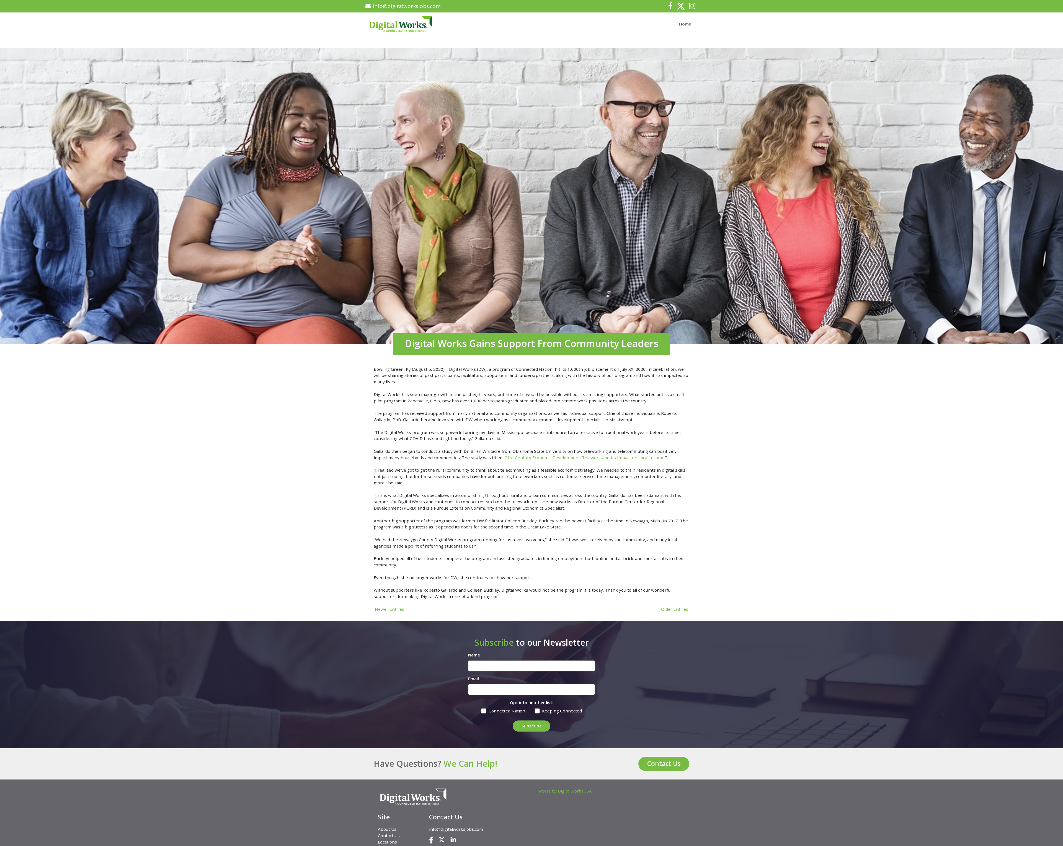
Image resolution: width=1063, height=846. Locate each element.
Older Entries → (677, 609)
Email (473, 678)
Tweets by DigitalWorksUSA (564, 791)
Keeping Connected (562, 711)
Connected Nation (507, 711)
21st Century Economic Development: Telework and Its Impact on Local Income (584, 457)
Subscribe (532, 726)
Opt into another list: (531, 702)
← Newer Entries (387, 609)
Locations (387, 842)
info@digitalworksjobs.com (407, 6)
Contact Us (664, 763)
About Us (387, 829)
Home (685, 24)
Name (474, 655)
